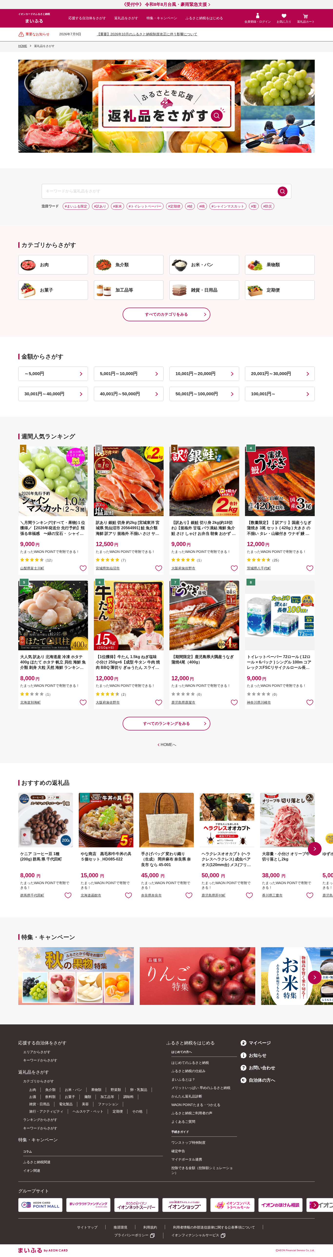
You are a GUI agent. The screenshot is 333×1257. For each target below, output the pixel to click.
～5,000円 (34, 373)
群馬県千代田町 (32, 895)
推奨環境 (120, 1227)
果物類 (96, 1090)
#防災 (267, 206)
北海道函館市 (91, 895)
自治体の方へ (262, 1080)
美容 (85, 1104)
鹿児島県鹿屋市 (183, 702)
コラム (27, 1151)
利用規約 (150, 1227)
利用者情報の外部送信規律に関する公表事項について (214, 1227)
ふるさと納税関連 (36, 1162)
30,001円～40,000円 (44, 393)
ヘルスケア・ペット (88, 1111)
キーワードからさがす (40, 1060)
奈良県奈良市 (151, 895)
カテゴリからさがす (38, 1081)
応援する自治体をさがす (87, 18)
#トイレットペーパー (145, 206)
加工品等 (107, 1097)
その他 (137, 1111)
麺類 (87, 1097)
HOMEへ (168, 745)
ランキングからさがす (40, 1120)
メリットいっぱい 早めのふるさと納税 (200, 1088)
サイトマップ (87, 1227)
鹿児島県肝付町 (213, 895)
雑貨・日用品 (39, 1104)
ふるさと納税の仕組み (188, 1071)
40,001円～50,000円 (120, 393)
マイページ (260, 1042)
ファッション (108, 1104)
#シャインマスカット (228, 206)
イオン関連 (31, 1170)
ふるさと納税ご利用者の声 (191, 1113)
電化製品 (66, 1104)
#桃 (202, 206)
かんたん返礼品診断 (186, 1096)
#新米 (117, 206)
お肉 (32, 1090)
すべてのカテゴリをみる (166, 314)
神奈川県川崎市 (259, 702)
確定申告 (178, 1151)
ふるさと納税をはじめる (204, 18)
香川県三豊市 (272, 895)
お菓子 (70, 1097)
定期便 (118, 1111)
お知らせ (257, 1055)
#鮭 (190, 206)
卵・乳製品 (138, 1090)
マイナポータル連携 (186, 1159)
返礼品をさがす (126, 18)
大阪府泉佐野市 (183, 568)
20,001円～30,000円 (271, 373)
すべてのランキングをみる (166, 723)
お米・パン (73, 1090)
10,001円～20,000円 (195, 373)
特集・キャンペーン (162, 18)
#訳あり (100, 206)
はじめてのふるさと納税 (190, 1063)
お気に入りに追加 (68, 895)
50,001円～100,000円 (197, 393)
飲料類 (50, 1097)
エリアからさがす (36, 1052)
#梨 (253, 206)
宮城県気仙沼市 (108, 568)
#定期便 (174, 206)
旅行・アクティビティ (46, 1111)
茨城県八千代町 (259, 568)
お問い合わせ (262, 1067)
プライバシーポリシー (131, 1235)
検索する (282, 191)
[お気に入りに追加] (83, 568)
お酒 (32, 1097)
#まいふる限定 (76, 206)
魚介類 (50, 1090)
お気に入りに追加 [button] (83, 568)
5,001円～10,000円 (118, 373)
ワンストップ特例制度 (188, 1142)
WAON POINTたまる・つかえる (195, 1105)
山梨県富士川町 (32, 568)
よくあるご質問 (183, 1122)
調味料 (128, 1097)
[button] (315, 849)
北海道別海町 (30, 702)
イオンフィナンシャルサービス (195, 1235)
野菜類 (116, 1090)
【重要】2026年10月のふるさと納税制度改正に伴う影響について (147, 34)
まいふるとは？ (183, 1079)
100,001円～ (263, 393)
